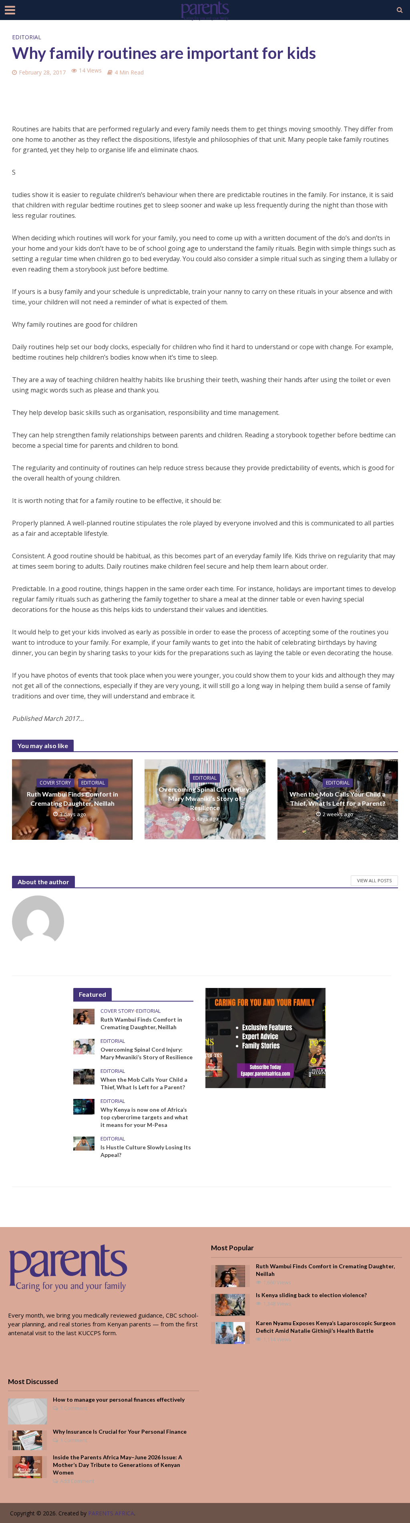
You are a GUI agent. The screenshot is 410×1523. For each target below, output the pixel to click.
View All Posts (374, 880)
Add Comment (77, 1481)
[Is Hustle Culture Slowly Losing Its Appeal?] (83, 1143)
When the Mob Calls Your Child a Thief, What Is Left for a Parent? (337, 798)
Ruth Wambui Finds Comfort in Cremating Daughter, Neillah (72, 798)
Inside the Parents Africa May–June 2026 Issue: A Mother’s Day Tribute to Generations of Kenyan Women (117, 1465)
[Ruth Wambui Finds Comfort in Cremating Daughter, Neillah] (83, 1016)
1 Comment (73, 1408)
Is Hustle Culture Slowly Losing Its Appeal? (145, 1151)
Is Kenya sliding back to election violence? (311, 1295)
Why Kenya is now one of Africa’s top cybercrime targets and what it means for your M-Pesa (144, 1117)
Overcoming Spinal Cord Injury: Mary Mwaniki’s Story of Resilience (205, 798)
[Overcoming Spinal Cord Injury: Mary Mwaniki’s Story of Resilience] (83, 1046)
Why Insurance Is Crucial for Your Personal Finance (120, 1431)
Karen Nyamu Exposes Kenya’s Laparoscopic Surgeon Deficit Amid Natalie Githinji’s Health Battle (326, 1327)
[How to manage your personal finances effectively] (27, 1411)
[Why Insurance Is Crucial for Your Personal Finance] (27, 1440)
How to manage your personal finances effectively (119, 1399)
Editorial (26, 37)
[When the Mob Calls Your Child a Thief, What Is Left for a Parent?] (83, 1076)
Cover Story (55, 782)
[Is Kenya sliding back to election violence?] (230, 1304)
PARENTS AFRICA (111, 1513)
